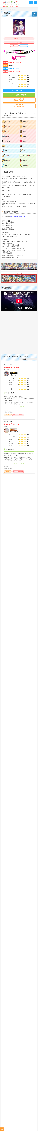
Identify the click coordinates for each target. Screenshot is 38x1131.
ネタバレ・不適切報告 (18, 414)
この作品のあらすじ (20, 90)
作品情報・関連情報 (20, 95)
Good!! (7, 414)
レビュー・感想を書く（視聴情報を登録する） (19, 99)
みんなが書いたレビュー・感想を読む (19, 105)
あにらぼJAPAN (4, 9)
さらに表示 (19, 407)
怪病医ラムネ (11, 412)
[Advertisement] (19, 332)
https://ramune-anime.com (17, 216)
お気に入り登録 (20, 39)
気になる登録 (20, 42)
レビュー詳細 (10, 393)
